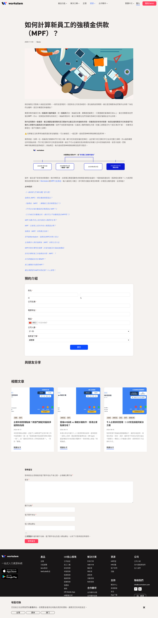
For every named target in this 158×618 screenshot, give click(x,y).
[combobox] (33, 323)
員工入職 (67, 565)
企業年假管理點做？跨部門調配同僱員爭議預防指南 (32, 424)
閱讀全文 (17, 447)
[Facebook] (135, 589)
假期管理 (67, 575)
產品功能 (61, 3)
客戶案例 (114, 568)
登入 (138, 3)
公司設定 (67, 561)
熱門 (20, 418)
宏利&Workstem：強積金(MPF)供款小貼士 (42, 237)
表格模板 (114, 588)
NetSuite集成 (45, 571)
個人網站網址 (30, 524)
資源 (92, 3)
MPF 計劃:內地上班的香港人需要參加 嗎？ (41, 220)
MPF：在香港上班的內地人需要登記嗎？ (40, 226)
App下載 (114, 595)
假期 (15, 418)
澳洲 (33, 612)
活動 (112, 571)
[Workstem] (12, 3)
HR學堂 (113, 561)
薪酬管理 (67, 582)
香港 (142, 596)
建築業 (89, 575)
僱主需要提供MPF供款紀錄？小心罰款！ (40, 270)
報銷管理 (67, 578)
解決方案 (74, 3)
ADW (109, 418)
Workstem (44, 181)
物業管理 (90, 582)
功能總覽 (44, 565)
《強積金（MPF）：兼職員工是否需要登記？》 (43, 203)
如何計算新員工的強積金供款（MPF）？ (40, 253)
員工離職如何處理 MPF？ (34, 265)
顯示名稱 (29, 505)
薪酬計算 (131, 418)
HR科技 (63, 418)
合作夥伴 (102, 3)
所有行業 (90, 561)
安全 (112, 591)
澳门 (48, 612)
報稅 (65, 588)
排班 (120, 418)
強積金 (66, 585)
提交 (79, 347)
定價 (85, 3)
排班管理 (67, 568)
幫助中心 (114, 585)
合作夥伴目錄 (92, 596)
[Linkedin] (140, 589)
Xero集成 (44, 568)
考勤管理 (67, 571)
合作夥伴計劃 (92, 592)
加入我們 (137, 568)
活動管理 (90, 578)
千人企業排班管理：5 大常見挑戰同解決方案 (125, 424)
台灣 (18, 612)
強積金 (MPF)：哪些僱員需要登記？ (39, 198)
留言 (27, 480)
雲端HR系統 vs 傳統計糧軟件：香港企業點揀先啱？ (78, 424)
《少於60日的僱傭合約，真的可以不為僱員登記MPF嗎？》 (47, 214)
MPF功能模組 (56, 181)
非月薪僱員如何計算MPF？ (35, 259)
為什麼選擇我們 (140, 565)
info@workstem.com (142, 585)
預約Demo (149, 3)
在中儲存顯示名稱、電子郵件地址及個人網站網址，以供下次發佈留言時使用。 (58, 536)
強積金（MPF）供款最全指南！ (37, 231)
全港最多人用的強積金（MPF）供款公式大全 (42, 242)
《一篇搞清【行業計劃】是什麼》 (38, 192)
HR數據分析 (68, 595)
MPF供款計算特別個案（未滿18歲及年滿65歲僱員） (45, 248)
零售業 (89, 571)
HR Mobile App (69, 592)
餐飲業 (89, 568)
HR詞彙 (113, 565)
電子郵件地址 (30, 515)
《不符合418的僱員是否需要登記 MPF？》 (41, 209)
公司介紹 (137, 561)
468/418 (90, 565)
